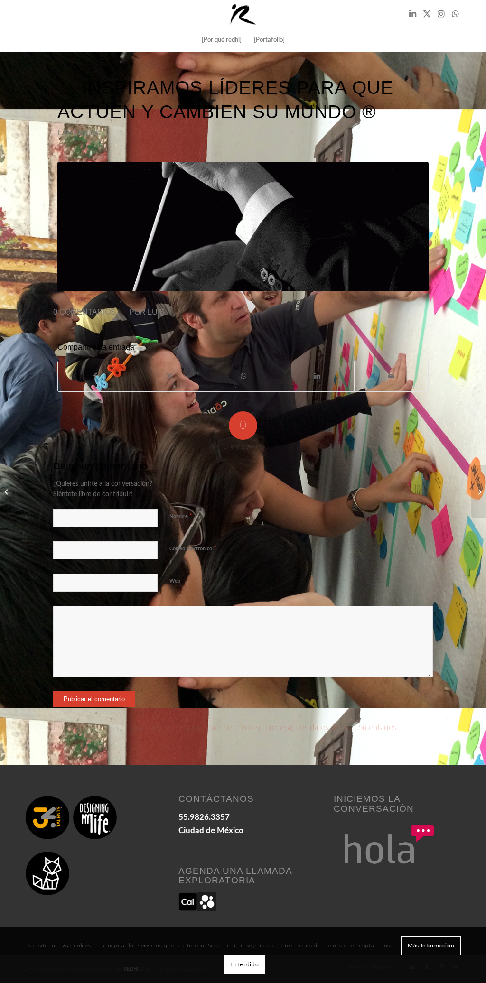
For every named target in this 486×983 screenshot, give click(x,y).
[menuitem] (222, 40)
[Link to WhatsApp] (455, 14)
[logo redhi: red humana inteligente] (243, 14)
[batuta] (243, 226)
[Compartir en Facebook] (95, 376)
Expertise (79, 133)
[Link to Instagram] (441, 14)
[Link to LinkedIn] (412, 14)
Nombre (180, 516)
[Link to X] (427, 14)
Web (174, 581)
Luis (156, 312)
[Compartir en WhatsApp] (243, 376)
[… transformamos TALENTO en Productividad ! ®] (7, 491)
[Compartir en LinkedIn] (317, 376)
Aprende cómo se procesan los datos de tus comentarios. (300, 727)
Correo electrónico (192, 549)
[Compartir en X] (169, 376)
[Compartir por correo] (391, 376)
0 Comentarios (84, 312)
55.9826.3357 (204, 817)
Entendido (244, 964)
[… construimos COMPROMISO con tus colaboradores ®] (478, 491)
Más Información (431, 945)
